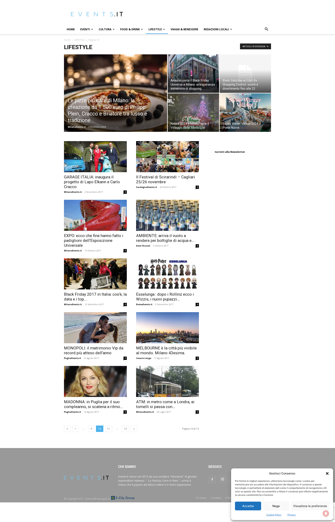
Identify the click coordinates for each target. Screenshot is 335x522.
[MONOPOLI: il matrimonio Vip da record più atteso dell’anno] (95, 327)
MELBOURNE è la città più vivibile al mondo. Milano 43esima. (166, 350)
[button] (327, 473)
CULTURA (105, 29)
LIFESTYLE (155, 29)
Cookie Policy (273, 514)
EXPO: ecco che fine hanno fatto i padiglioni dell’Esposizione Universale (93, 240)
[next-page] (134, 429)
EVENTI (85, 29)
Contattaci (216, 497)
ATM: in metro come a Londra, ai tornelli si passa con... (165, 404)
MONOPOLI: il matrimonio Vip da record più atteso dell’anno (93, 350)
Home (71, 29)
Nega (276, 506)
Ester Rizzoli (143, 245)
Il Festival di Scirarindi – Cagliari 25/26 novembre (165, 179)
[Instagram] (222, 479)
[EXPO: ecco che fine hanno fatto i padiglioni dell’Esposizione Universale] (95, 215)
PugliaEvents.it (72, 358)
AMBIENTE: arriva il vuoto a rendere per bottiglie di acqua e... (165, 238)
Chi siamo (201, 497)
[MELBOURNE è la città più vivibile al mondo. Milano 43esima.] (167, 327)
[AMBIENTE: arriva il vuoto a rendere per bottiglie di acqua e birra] (167, 215)
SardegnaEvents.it (146, 187)
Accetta (248, 506)
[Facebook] (212, 479)
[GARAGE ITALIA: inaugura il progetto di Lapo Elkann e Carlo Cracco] (95, 156)
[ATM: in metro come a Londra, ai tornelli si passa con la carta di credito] (167, 381)
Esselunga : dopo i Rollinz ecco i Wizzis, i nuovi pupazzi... (165, 296)
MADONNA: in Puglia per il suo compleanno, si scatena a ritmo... (93, 404)
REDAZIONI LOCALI (216, 29)
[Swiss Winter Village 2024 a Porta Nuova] (245, 112)
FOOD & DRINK (130, 29)
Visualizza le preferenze (310, 506)
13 (125, 428)
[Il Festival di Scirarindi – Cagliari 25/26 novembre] (167, 156)
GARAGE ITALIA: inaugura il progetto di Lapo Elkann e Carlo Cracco (92, 182)
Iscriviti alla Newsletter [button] (230, 152)
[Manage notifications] (326, 513)
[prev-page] (67, 429)
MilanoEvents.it (77, 126)
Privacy (292, 514)
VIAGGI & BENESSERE (184, 29)
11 (108, 428)
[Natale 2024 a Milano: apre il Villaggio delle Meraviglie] (193, 112)
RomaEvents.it (144, 304)
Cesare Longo (143, 358)
